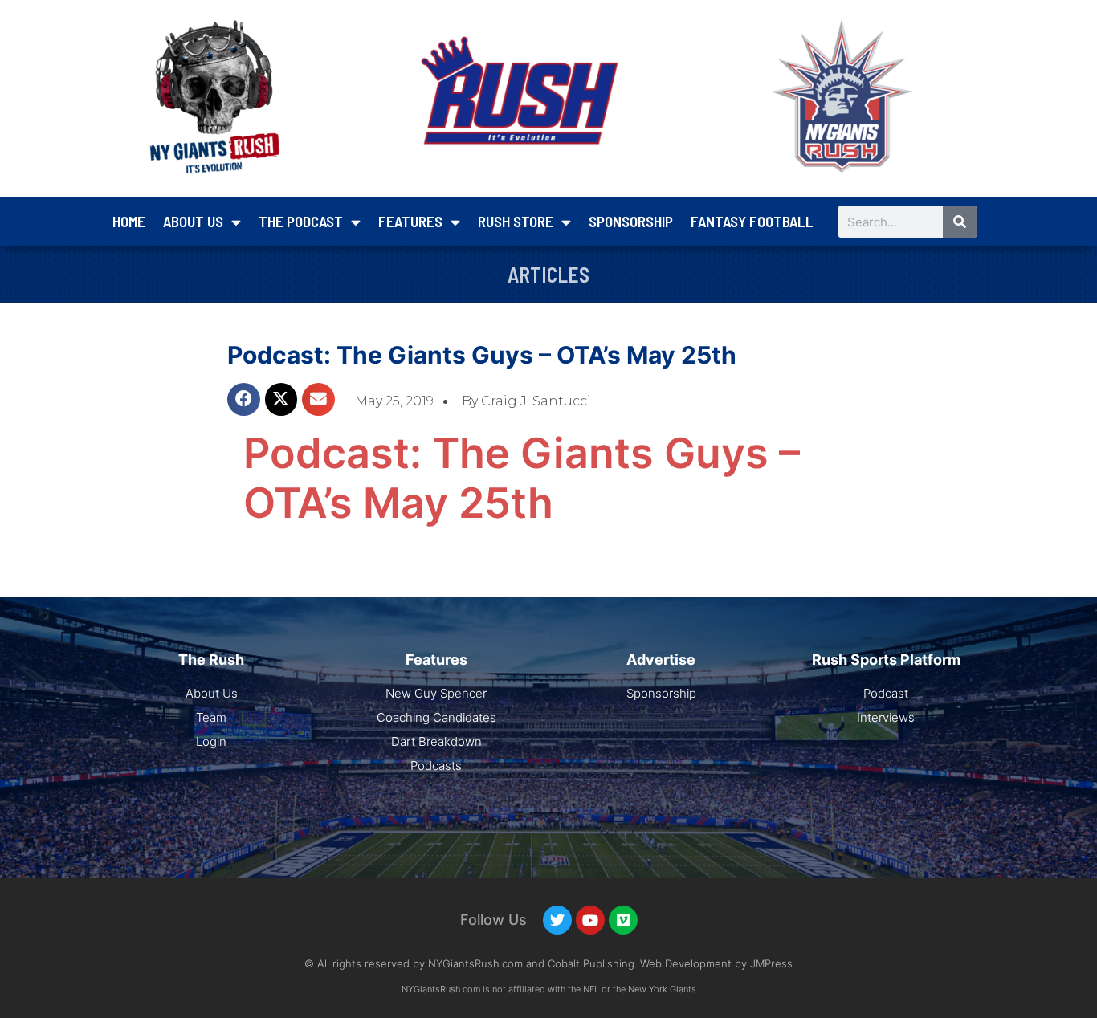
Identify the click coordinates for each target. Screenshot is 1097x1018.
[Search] (960, 222)
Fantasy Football (752, 221)
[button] (243, 399)
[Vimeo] (623, 920)
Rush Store (515, 221)
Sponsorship (631, 221)
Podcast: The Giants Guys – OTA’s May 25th (481, 354)
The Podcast (301, 221)
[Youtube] (590, 920)
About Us (193, 221)
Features (410, 221)
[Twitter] (557, 920)
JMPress (771, 963)
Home (128, 221)
